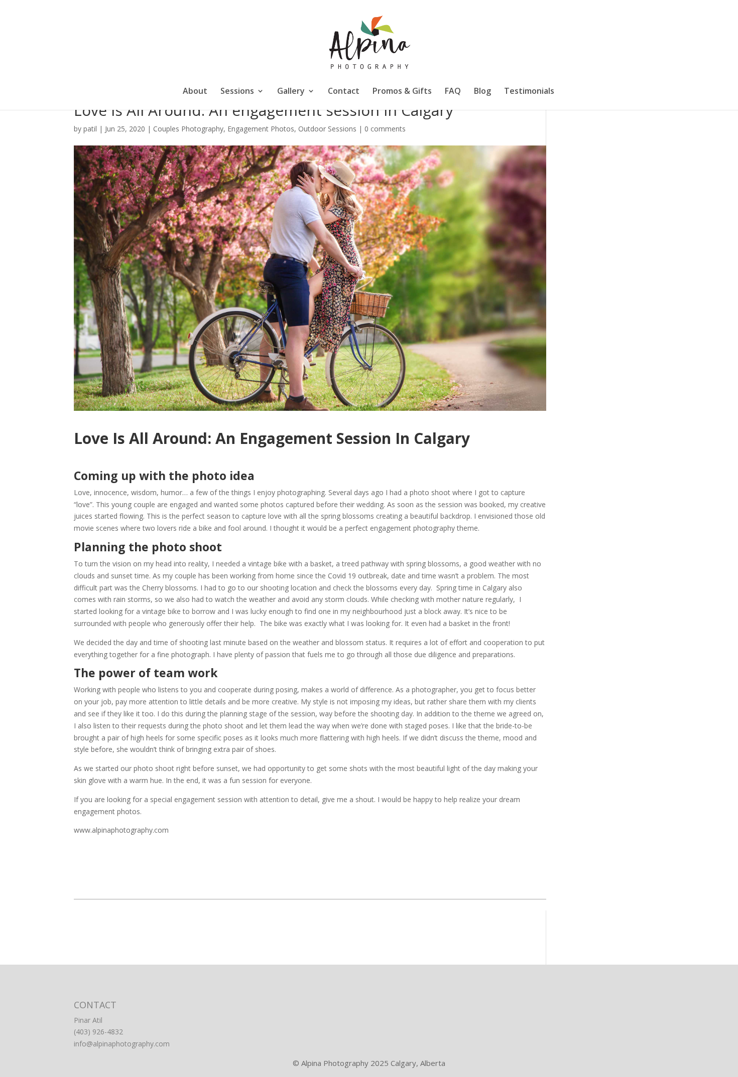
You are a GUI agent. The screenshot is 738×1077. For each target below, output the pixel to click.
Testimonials (529, 91)
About (195, 91)
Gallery (291, 91)
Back (310, 885)
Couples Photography (188, 128)
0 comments (385, 128)
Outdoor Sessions (327, 128)
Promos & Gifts (402, 91)
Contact (343, 91)
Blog (482, 91)
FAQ (453, 91)
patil (90, 128)
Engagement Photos (260, 128)
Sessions (237, 91)
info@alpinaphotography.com (122, 1043)
